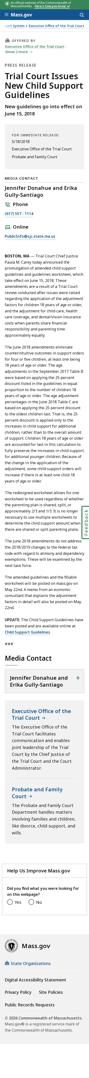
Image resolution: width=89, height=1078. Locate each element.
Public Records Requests (30, 1005)
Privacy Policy (18, 992)
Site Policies (51, 992)
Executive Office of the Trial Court (56, 26)
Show (16, 51)
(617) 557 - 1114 (19, 214)
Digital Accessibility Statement (35, 980)
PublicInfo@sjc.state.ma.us (30, 236)
